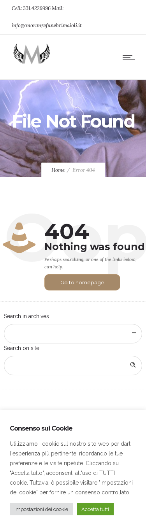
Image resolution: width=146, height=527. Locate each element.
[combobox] (73, 333)
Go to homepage (82, 282)
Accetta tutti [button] (95, 509)
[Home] (31, 64)
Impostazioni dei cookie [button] (41, 509)
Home (58, 170)
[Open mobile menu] (130, 57)
